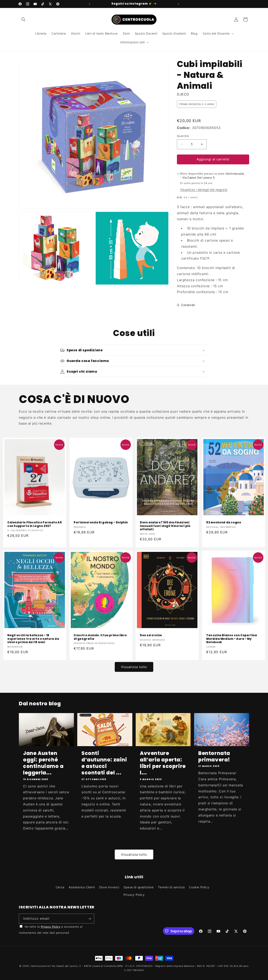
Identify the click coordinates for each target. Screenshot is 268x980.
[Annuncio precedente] (89, 4)
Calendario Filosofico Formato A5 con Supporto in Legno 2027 (34, 524)
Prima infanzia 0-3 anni (196, 104)
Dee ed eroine (151, 635)
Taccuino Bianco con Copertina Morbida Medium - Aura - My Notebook (231, 639)
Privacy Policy (134, 894)
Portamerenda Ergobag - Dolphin (101, 522)
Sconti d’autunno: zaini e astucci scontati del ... (104, 763)
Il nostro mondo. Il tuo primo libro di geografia (100, 637)
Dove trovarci (109, 887)
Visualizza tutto (134, 667)
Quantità (183, 136)
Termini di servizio (171, 887)
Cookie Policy (199, 887)
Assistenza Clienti (82, 887)
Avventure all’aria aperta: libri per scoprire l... (163, 763)
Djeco (183, 94)
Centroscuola (38, 966)
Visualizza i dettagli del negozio (203, 189)
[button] (23, 19)
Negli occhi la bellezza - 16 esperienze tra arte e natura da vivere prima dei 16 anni (33, 639)
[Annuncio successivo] (178, 4)
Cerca (60, 887)
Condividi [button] (188, 305)
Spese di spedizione (138, 887)
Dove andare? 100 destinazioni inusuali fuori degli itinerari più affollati (165, 526)
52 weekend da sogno (223, 522)
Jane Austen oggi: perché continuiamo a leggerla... (43, 763)
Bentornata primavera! (214, 756)
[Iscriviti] (89, 919)
